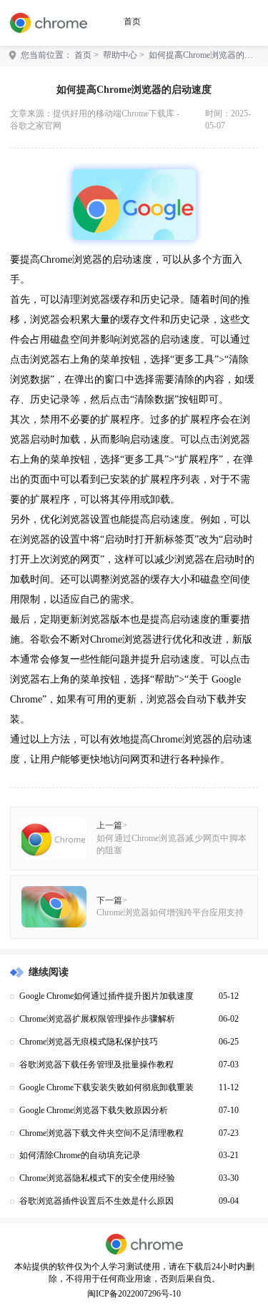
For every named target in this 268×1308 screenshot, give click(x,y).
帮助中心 (120, 55)
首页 (132, 21)
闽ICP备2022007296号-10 (134, 1294)
